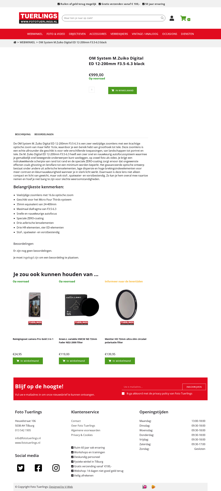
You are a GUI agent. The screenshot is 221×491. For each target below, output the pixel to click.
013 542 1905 (23, 430)
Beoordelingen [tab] (44, 134)
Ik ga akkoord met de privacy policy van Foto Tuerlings (159, 393)
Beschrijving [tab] (23, 134)
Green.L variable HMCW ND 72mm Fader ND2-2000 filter (78, 340)
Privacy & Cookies (82, 435)
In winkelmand (125, 90)
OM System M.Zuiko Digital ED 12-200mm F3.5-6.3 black (73, 42)
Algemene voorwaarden (85, 430)
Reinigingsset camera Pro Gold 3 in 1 (33, 339)
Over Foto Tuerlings (83, 425)
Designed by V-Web (61, 487)
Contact (76, 421)
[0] (182, 19)
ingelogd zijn (31, 257)
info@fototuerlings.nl (28, 438)
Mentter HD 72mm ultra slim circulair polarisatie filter (126, 340)
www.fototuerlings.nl (27, 442)
